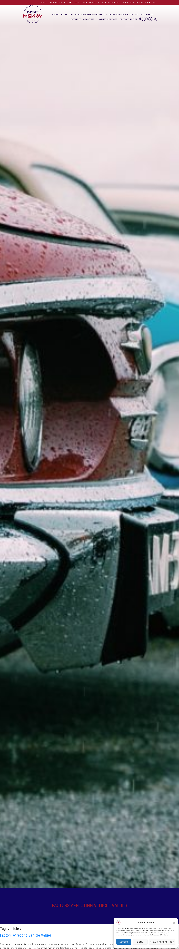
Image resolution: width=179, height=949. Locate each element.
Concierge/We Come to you (91, 14)
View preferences (162, 942)
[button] (174, 922)
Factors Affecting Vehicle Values (26, 935)
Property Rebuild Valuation (137, 3)
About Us (88, 19)
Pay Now (76, 19)
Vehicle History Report (109, 3)
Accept (123, 942)
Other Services (108, 19)
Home (44, 3)
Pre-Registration (62, 14)
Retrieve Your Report (84, 3)
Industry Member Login (60, 3)
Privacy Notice (128, 19)
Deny (140, 942)
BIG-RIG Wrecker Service (123, 14)
